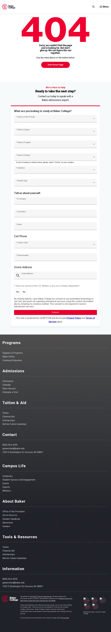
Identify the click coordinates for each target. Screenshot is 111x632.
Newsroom (7, 522)
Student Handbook (11, 519)
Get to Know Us (9, 515)
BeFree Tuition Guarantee (14, 424)
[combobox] (55, 119)
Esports (6, 487)
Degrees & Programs (12, 353)
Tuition (5, 413)
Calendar (6, 385)
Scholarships (8, 420)
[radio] (17, 292)
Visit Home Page (55, 65)
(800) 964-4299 (10, 445)
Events (5, 483)
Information (7, 381)
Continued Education (12, 360)
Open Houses (9, 388)
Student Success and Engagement (18, 479)
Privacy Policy (73, 318)
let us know (65, 618)
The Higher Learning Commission (41, 596)
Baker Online (8, 356)
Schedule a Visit (10, 392)
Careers (6, 526)
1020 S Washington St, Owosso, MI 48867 (22, 452)
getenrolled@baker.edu (13, 448)
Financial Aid (8, 416)
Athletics (6, 490)
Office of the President (13, 511)
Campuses (7, 476)
